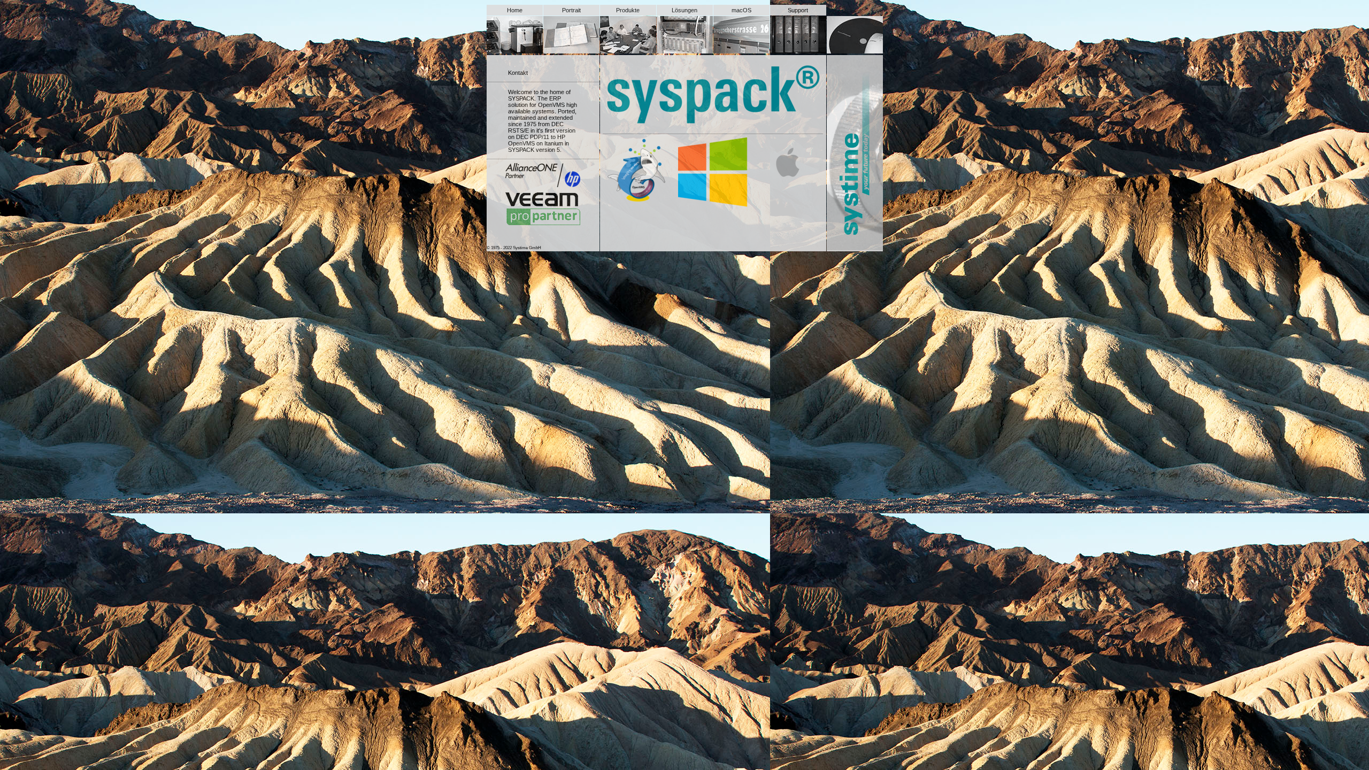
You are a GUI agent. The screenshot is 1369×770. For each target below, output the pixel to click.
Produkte (628, 10)
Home (514, 10)
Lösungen (684, 10)
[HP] (542, 175)
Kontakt (518, 73)
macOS (741, 10)
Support (798, 10)
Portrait (571, 10)
